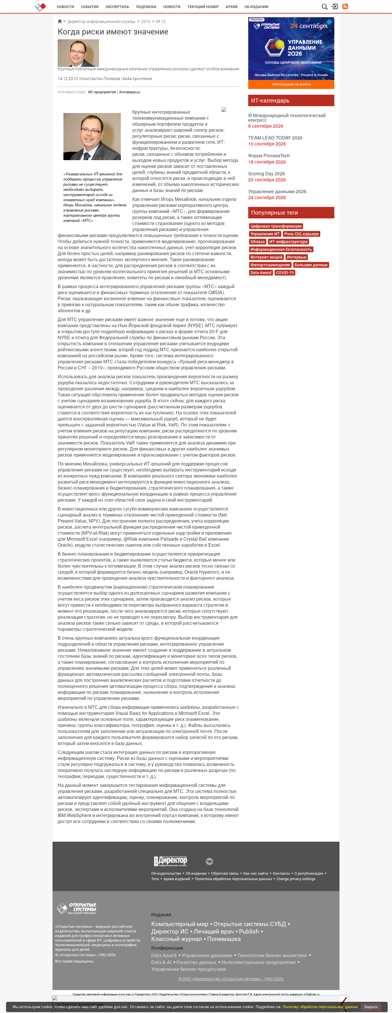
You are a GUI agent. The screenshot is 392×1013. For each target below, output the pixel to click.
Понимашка (224, 939)
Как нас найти (255, 873)
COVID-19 (285, 272)
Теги (155, 879)
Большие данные (311, 265)
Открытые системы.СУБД (250, 924)
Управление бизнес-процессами (188, 969)
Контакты (281, 873)
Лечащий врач (214, 931)
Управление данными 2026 (277, 191)
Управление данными (207, 955)
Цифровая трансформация (276, 226)
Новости (65, 7)
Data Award (261, 272)
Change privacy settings (296, 879)
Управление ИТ (265, 234)
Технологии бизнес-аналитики (272, 955)
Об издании (256, 7)
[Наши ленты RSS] (345, 7)
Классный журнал (176, 939)
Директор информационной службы (101, 21)
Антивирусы (129, 92)
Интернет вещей (266, 257)
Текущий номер (203, 7)
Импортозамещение (270, 265)
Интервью (296, 257)
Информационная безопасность (281, 249)
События (89, 7)
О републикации (308, 873)
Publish (249, 931)
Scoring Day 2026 (266, 173)
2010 (145, 21)
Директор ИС (170, 931)
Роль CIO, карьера (301, 234)
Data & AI (161, 962)
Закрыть (371, 1007)
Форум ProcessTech (269, 155)
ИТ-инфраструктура (288, 241)
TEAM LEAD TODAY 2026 (275, 137)
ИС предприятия (102, 92)
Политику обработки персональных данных (321, 1007)
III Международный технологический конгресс (287, 117)
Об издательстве (166, 873)
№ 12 (161, 21)
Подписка (146, 7)
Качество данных (196, 962)
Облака (258, 241)
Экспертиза (117, 7)
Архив (232, 7)
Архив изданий (177, 879)
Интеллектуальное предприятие (259, 962)
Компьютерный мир (179, 924)
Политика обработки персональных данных (233, 879)
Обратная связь (225, 873)
